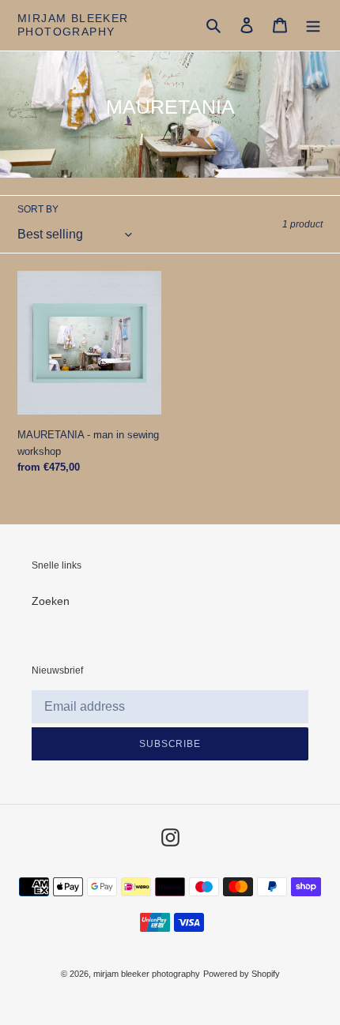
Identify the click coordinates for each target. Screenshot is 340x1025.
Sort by (38, 209)
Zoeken (51, 601)
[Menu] (313, 25)
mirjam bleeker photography (73, 25)
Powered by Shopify (241, 973)
